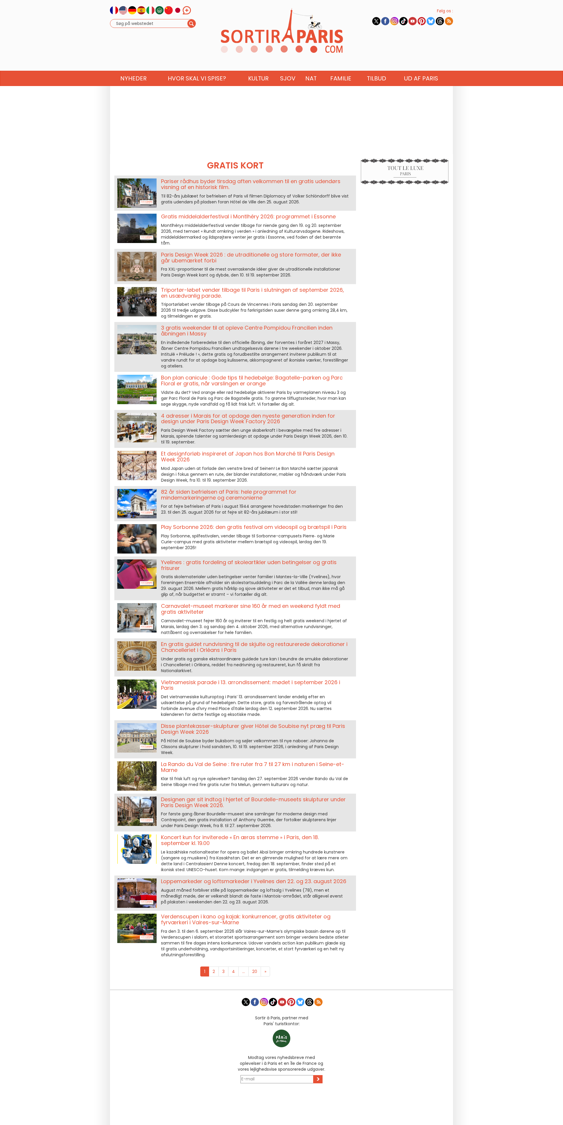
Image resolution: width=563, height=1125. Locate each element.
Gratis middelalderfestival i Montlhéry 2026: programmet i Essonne (248, 216)
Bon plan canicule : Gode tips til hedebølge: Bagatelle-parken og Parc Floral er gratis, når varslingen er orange (252, 380)
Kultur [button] (258, 78)
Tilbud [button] (376, 78)
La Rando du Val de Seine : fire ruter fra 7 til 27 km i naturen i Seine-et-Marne (252, 767)
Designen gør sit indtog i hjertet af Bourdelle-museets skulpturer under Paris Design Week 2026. (253, 802)
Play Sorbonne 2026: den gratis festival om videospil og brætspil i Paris (254, 527)
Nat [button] (311, 78)
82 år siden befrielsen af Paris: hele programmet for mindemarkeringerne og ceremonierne (228, 494)
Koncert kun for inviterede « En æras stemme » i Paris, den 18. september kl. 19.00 (240, 840)
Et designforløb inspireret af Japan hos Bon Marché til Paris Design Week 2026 (248, 456)
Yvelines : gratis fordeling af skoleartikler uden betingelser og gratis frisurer (249, 565)
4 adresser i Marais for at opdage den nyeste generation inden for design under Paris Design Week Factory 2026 (248, 418)
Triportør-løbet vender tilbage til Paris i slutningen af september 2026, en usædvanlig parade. (252, 292)
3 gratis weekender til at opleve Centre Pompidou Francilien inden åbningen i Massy (247, 330)
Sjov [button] (288, 78)
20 (254, 971)
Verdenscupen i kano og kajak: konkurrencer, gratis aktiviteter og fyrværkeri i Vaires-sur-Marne (245, 919)
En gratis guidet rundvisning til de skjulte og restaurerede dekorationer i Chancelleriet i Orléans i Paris (254, 647)
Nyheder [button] (133, 78)
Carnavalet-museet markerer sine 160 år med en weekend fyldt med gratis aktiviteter (250, 608)
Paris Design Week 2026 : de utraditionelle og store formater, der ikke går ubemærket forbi (251, 257)
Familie (340, 78)
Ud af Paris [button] (421, 78)
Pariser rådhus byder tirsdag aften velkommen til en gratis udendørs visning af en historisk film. (250, 184)
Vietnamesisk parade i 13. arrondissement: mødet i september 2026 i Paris (250, 685)
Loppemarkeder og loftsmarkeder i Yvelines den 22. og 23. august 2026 (253, 881)
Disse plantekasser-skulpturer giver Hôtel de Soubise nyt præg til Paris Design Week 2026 (253, 729)
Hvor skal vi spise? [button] (197, 78)
